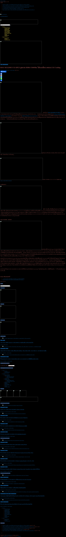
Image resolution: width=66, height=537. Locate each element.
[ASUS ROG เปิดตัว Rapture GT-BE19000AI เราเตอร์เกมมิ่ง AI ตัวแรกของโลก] (16, 338)
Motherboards (7, 29)
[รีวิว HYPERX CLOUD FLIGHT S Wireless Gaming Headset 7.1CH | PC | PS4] (16, 456)
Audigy (13, 70)
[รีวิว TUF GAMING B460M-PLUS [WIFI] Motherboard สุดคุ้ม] (13, 421)
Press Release (7, 37)
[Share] (33, 80)
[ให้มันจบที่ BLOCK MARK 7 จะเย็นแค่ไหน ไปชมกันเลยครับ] (13, 483)
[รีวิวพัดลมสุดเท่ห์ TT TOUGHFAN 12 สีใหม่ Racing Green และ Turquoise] (15, 475)
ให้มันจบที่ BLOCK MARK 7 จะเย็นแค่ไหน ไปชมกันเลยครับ (13, 487)
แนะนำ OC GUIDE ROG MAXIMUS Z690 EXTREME (12, 409)
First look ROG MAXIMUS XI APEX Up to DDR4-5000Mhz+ (13, 278)
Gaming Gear (7, 35)
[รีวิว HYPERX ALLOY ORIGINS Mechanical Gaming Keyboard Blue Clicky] (15, 448)
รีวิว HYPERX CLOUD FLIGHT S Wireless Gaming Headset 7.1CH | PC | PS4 (17, 460)
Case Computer (7, 31)
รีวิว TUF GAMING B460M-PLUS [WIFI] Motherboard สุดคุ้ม (13, 425)
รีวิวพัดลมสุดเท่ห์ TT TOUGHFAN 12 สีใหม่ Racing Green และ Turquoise (15, 479)
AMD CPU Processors (10, 376)
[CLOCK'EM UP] (3, 14)
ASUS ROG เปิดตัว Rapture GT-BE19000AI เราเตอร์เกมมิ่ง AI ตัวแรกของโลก (16, 342)
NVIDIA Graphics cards (11, 381)
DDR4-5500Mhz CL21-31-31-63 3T (29, 115)
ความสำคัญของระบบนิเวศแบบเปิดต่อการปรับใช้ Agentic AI (13, 8)
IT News (6, 38)
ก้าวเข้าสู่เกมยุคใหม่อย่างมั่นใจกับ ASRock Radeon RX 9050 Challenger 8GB (15, 7)
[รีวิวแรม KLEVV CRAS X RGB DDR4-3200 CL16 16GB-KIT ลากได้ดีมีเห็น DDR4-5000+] (18, 354)
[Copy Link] (33, 75)
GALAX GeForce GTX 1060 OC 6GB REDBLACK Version (13, 279)
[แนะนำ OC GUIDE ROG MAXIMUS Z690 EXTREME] (12, 405)
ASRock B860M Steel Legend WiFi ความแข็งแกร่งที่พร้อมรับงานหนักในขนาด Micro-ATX (18, 5)
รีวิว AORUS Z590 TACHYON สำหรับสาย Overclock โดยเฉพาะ (14, 417)
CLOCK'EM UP (4, 16)
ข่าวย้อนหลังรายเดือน (4, 365)
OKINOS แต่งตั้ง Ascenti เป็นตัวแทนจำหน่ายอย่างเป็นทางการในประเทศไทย (15, 4)
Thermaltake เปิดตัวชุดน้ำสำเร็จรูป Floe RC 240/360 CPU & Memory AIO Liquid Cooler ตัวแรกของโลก (22, 495)
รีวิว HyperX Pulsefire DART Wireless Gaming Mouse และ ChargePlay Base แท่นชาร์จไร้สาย (20, 469)
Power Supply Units (8, 33)
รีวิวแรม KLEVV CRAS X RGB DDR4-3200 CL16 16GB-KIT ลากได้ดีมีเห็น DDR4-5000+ (19, 358)
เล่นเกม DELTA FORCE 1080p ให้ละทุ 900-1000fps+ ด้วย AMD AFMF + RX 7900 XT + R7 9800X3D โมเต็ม (23, 350)
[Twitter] (33, 77)
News (1, 64)
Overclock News (7, 39)
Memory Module (7, 30)
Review (3, 26)
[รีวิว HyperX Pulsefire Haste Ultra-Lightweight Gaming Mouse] (13, 440)
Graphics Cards (7, 28)
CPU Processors (7, 27)
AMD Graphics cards (10, 380)
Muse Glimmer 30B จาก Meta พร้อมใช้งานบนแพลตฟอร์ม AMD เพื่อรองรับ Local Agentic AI (18, 9)
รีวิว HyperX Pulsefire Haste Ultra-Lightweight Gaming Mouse (13, 444)
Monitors (6, 383)
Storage (6, 34)
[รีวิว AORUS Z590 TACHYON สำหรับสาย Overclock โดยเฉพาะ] (14, 413)
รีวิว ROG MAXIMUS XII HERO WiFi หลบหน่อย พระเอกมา (13, 434)
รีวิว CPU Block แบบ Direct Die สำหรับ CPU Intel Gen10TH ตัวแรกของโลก (16, 504)
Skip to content (2, 0)
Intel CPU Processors (10, 377)
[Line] (33, 79)
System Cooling (7, 32)
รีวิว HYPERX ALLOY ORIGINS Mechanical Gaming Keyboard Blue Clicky (16, 452)
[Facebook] (33, 74)
